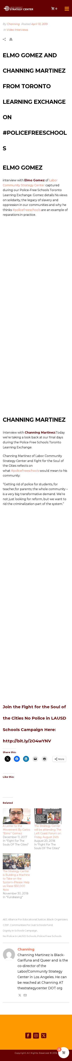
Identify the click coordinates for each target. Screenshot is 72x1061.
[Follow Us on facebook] (28, 1036)
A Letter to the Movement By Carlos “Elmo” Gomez (16, 829)
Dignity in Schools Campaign (20, 930)
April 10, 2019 (39, 24)
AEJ (5, 919)
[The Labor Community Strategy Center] (2, 8)
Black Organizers (57, 919)
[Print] (12, 39)
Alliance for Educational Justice (27, 919)
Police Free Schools (49, 936)
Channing (13, 24)
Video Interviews (17, 30)
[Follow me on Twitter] (19, 996)
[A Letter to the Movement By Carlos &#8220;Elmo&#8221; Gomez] (16, 816)
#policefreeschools (26, 210)
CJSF (6, 925)
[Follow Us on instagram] (36, 1036)
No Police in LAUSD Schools (19, 936)
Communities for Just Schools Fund (31, 925)
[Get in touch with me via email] (25, 996)
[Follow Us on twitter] (44, 1036)
